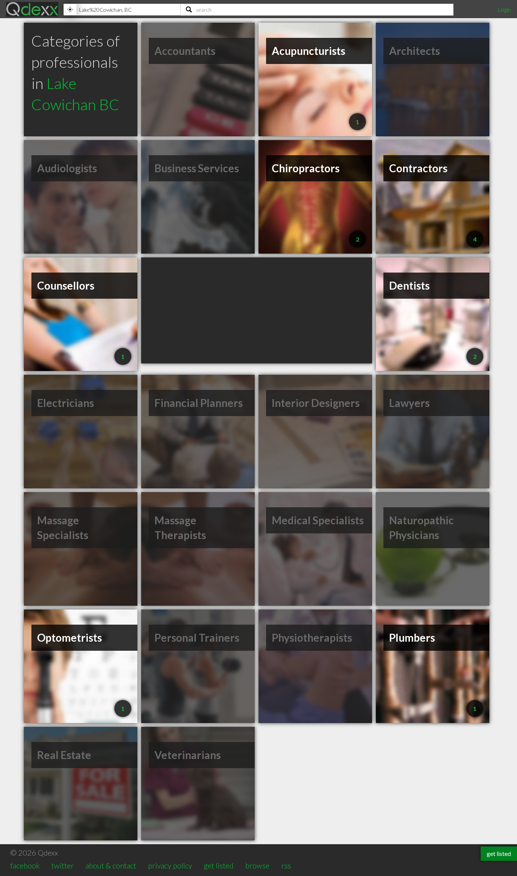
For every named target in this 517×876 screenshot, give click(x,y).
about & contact (111, 865)
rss (286, 865)
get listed (219, 865)
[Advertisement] (256, 310)
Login (504, 9)
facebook (25, 865)
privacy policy (170, 865)
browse (257, 865)
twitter (62, 865)
